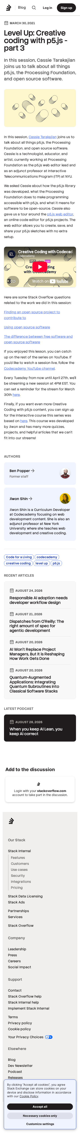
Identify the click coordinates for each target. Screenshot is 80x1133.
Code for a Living (19, 557)
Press (12, 955)
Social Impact (19, 967)
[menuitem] (34, 8)
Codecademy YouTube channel (29, 368)
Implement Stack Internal (28, 1008)
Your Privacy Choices (26, 1037)
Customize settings (40, 1124)
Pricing (17, 887)
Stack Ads (16, 902)
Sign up (66, 8)
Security (18, 875)
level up (42, 563)
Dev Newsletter (20, 1066)
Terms (13, 1017)
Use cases (19, 869)
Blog (12, 1060)
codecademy (47, 557)
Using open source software (27, 327)
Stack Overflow (21, 925)
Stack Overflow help (25, 996)
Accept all (40, 1106)
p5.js (56, 563)
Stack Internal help (23, 1002)
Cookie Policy (29, 1096)
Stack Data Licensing (25, 896)
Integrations (21, 881)
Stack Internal (19, 851)
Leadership (17, 949)
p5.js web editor (60, 214)
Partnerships (18, 911)
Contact (15, 990)
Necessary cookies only (40, 1115)
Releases (15, 1077)
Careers (14, 961)
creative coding (18, 563)
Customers (20, 863)
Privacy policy (20, 1023)
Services (15, 917)
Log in (47, 8)
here (16, 395)
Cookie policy (19, 1029)
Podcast (15, 1072)
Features (18, 857)
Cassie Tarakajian (43, 137)
